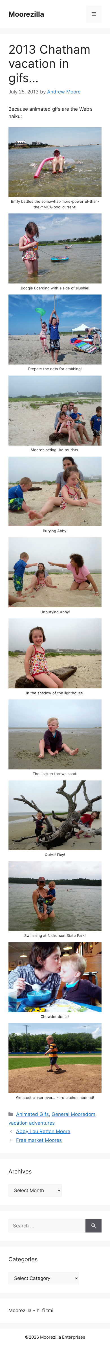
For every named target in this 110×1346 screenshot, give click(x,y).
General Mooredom (73, 1114)
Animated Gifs (32, 1114)
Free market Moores (39, 1140)
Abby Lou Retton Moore (43, 1131)
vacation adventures (31, 1123)
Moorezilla (26, 14)
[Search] (93, 1226)
